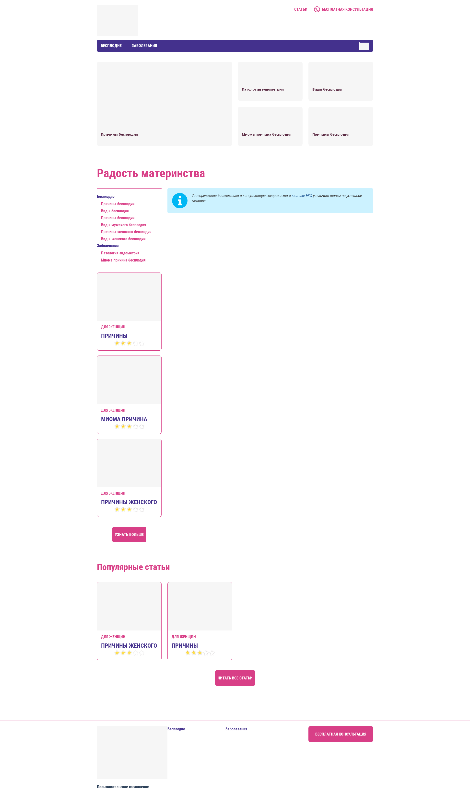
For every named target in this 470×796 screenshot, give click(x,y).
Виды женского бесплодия (123, 239)
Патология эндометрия (120, 253)
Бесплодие (111, 45)
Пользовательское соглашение (123, 786)
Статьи (300, 9)
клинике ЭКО (302, 195)
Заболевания (144, 45)
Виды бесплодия (115, 211)
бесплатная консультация (347, 9)
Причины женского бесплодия (126, 231)
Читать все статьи (235, 678)
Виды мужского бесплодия (123, 225)
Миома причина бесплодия (123, 260)
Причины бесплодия (118, 204)
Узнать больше (129, 534)
